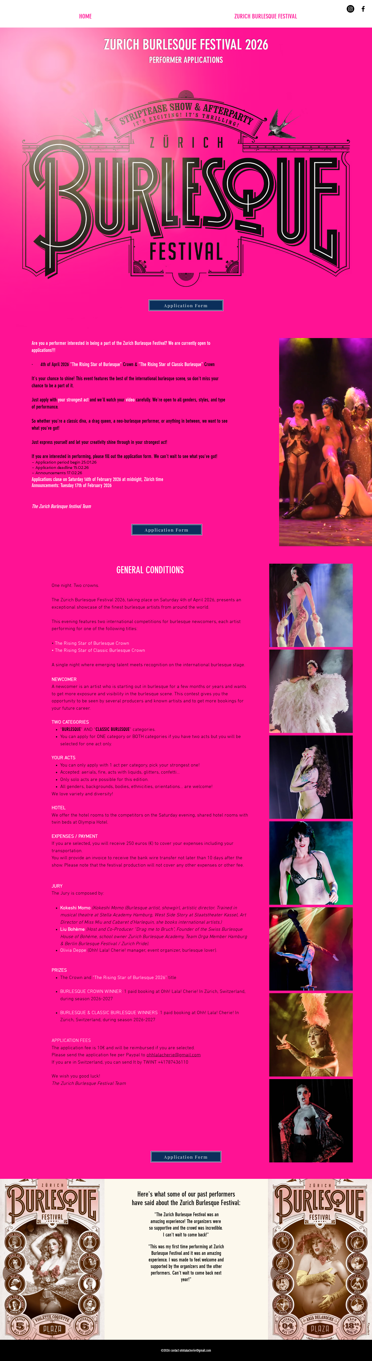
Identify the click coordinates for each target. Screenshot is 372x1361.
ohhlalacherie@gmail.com (174, 1055)
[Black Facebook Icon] (363, 9)
